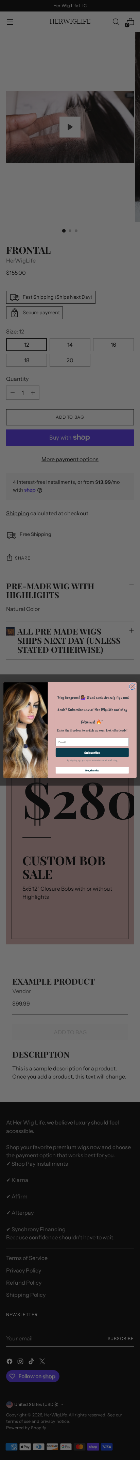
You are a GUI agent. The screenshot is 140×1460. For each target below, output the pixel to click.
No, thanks (92, 770)
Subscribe (92, 752)
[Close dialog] (132, 687)
